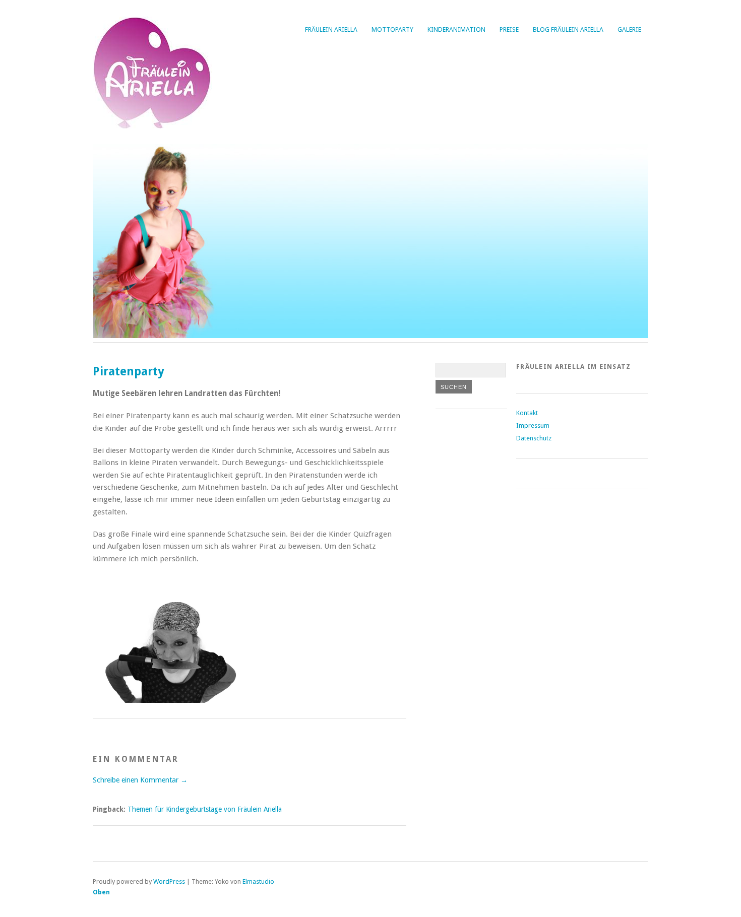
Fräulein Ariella (331, 29)
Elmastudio (258, 881)
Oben (101, 892)
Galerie (629, 29)
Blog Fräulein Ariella (568, 29)
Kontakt (527, 413)
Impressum (532, 425)
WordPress (169, 881)
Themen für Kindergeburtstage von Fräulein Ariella (205, 809)
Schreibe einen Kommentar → (140, 780)
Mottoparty (392, 29)
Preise (509, 29)
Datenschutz (533, 438)
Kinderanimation (456, 29)
